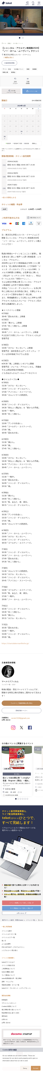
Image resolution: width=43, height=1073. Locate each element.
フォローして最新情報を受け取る (21, 703)
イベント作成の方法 (8, 965)
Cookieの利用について (9, 1006)
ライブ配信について (8, 975)
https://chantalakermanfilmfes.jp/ (15, 643)
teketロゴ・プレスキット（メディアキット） (17, 988)
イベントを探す (7, 931)
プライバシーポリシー (9, 1003)
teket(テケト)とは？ (8, 962)
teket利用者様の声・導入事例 (11, 978)
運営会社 (5, 1016)
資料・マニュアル (7, 981)
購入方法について (35, 217)
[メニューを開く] (39, 3)
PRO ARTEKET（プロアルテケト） (13, 947)
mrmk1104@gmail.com (20, 718)
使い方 (4, 940)
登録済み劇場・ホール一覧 (10, 985)
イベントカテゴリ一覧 (9, 934)
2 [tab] (22, 38)
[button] (16, 799)
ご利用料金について (8, 968)
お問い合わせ (6, 1022)
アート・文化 (6, 43)
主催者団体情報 (9, 63)
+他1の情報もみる (9, 197)
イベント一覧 (30, 920)
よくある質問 (6, 944)
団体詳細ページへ (21, 710)
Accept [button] (35, 1068)
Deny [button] (25, 1068)
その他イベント (18, 43)
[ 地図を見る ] (9, 57)
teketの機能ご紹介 (8, 972)
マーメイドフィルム (10, 681)
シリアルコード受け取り (10, 950)
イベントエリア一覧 (8, 937)
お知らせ (5, 1019)
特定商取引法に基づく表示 (10, 1013)
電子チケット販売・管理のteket (12, 920)
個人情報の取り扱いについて (11, 1009)
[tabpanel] (21, 21)
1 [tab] (19, 38)
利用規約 (5, 1000)
